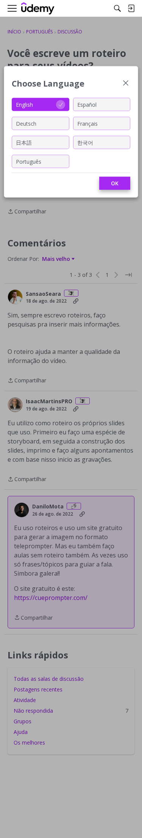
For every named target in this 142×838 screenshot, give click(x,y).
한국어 (85, 142)
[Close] (125, 84)
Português (28, 161)
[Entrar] (131, 8)
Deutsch (26, 123)
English (24, 104)
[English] (38, 8)
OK (115, 183)
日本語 (24, 142)
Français (87, 123)
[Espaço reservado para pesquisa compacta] (117, 8)
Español (87, 104)
